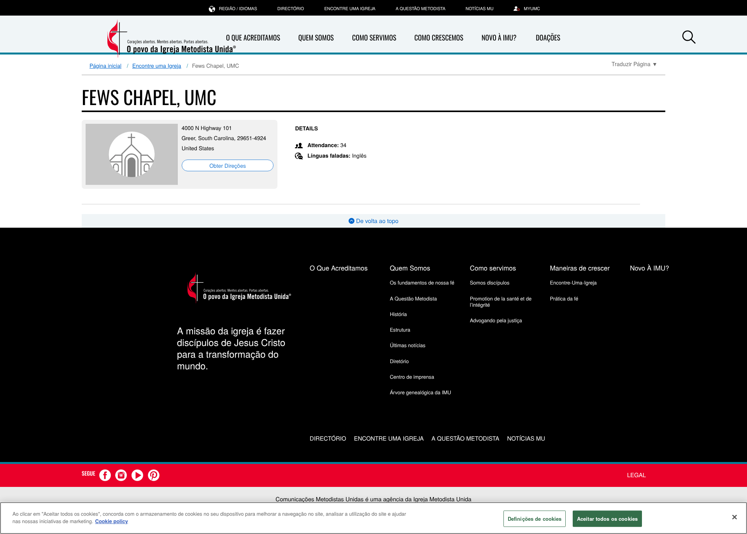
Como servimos (493, 267)
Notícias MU (480, 8)
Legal (636, 475)
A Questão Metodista (420, 8)
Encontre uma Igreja (156, 65)
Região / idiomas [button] (238, 8)
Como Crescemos (438, 38)
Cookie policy (111, 521)
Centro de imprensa (412, 376)
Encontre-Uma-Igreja (573, 282)
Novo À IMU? (499, 38)
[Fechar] (734, 516)
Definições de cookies (535, 518)
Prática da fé (564, 298)
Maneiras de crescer (580, 267)
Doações (548, 38)
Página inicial (105, 65)
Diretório (399, 361)
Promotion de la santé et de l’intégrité (500, 301)
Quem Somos (316, 38)
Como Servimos (374, 38)
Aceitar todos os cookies (607, 518)
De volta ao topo (376, 221)
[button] (689, 38)
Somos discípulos (490, 282)
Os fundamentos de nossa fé (422, 282)
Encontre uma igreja (349, 8)
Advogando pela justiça (496, 320)
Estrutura (400, 329)
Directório (290, 8)
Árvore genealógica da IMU (420, 392)
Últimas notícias (408, 345)
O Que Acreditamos (253, 38)
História (398, 314)
